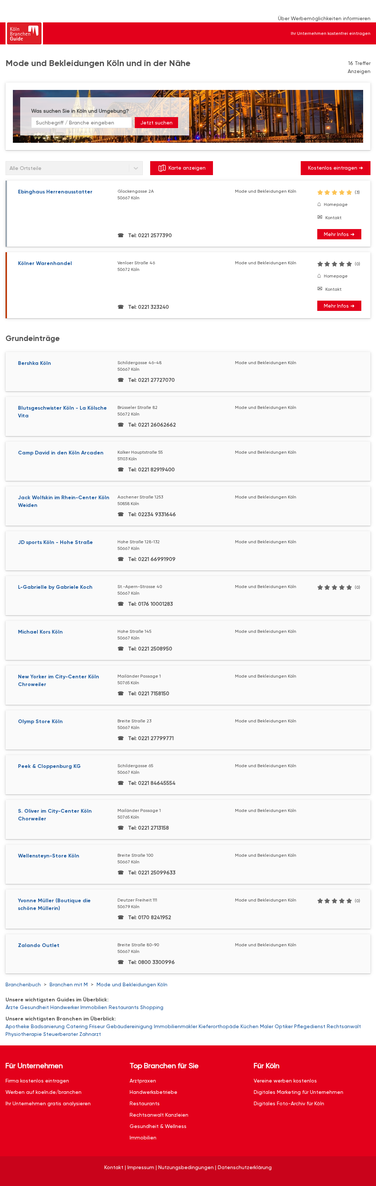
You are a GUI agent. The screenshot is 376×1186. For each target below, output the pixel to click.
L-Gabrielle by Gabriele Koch (55, 587)
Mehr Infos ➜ (339, 234)
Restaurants (124, 1007)
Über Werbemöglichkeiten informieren (324, 18)
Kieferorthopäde (219, 1026)
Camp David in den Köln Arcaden (61, 453)
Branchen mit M (69, 984)
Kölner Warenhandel (45, 263)
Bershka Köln (34, 363)
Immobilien (93, 1007)
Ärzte (12, 1007)
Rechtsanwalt (344, 1026)
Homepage (336, 204)
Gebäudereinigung (129, 1026)
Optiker (284, 1026)
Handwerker (64, 1007)
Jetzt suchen (156, 123)
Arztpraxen (143, 1081)
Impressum (140, 1167)
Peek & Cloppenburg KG (49, 766)
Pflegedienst (309, 1026)
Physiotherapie (24, 1034)
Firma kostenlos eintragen (37, 1081)
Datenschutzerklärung (245, 1167)
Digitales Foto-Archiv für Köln (289, 1103)
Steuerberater (60, 1034)
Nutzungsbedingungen (186, 1167)
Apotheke (17, 1026)
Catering (77, 1026)
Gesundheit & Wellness (158, 1126)
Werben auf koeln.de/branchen (44, 1092)
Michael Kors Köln (40, 632)
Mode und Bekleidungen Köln (132, 984)
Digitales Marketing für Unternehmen (298, 1092)
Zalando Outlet (38, 945)
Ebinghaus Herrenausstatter (55, 192)
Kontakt (333, 217)
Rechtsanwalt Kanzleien (159, 1115)
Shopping (151, 1007)
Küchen (249, 1026)
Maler (266, 1026)
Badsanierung (48, 1026)
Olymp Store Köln (40, 721)
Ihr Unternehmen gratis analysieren (48, 1103)
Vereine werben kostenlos (285, 1081)
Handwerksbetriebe (153, 1092)
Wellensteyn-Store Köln (48, 856)
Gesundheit (34, 1007)
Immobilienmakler (175, 1026)
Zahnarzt (90, 1034)
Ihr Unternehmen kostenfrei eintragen (330, 33)
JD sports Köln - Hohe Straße (55, 542)
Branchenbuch (23, 984)
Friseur (97, 1026)
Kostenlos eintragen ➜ (335, 168)
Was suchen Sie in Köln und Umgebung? (80, 111)
